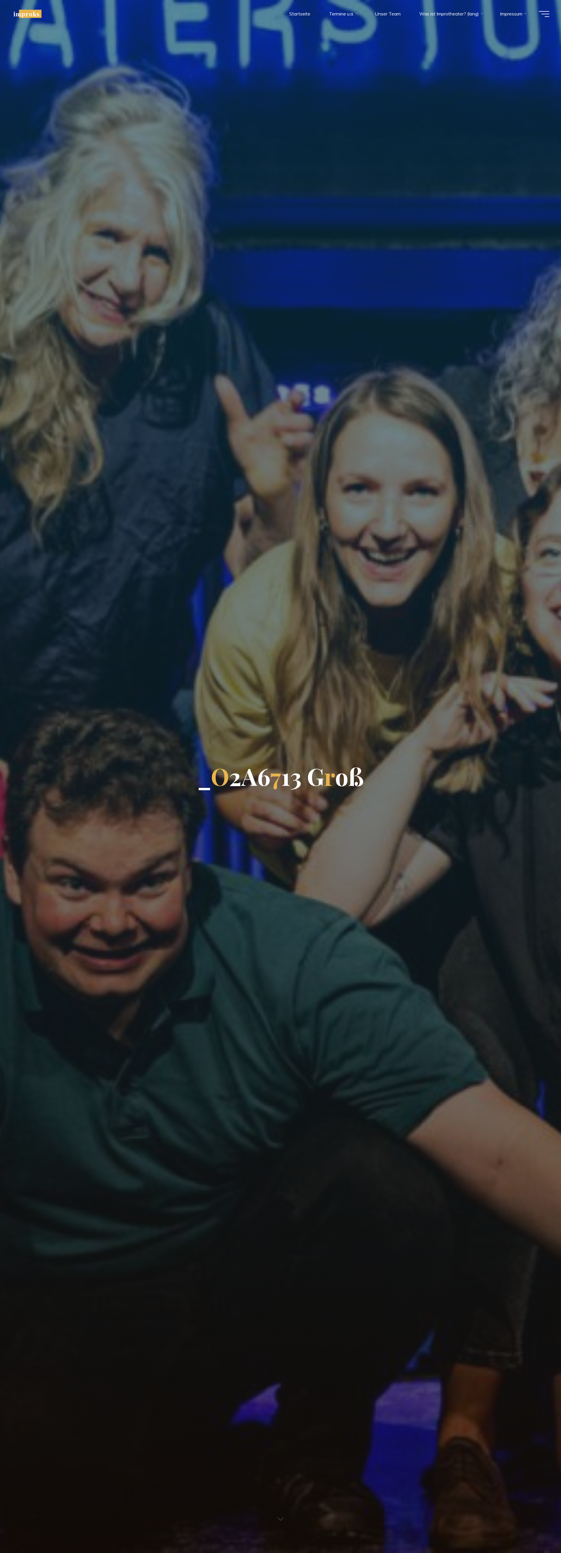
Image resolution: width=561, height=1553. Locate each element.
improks (26, 14)
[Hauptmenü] (544, 14)
